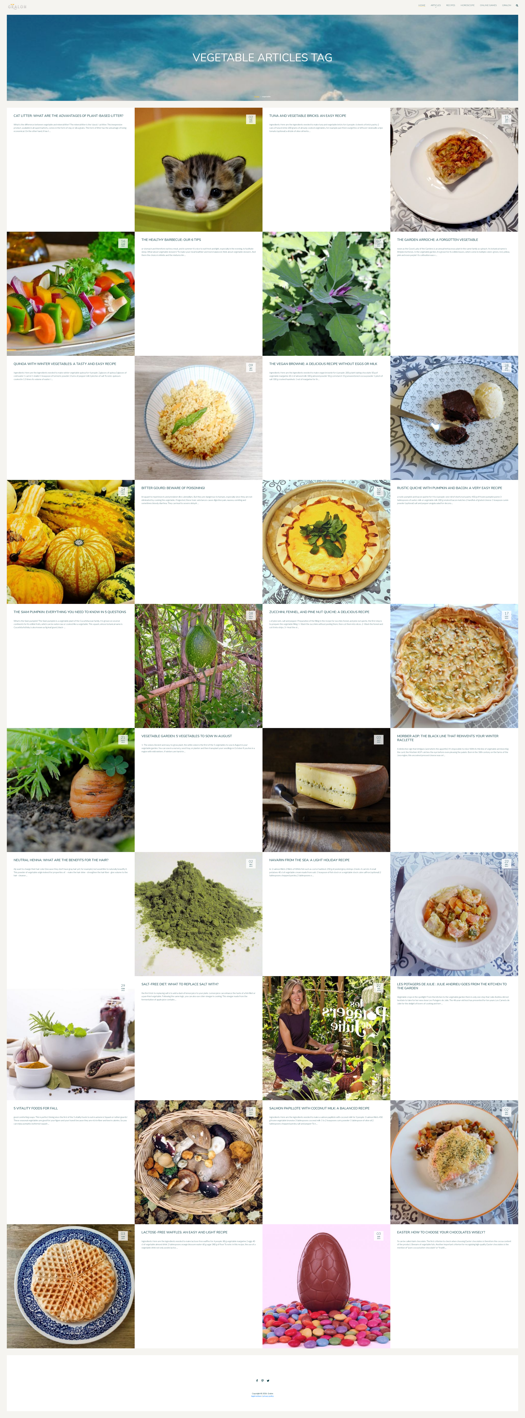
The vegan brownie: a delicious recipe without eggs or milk (323, 364)
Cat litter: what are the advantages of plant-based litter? (68, 116)
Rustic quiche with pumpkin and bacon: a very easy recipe (449, 488)
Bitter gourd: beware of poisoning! (173, 488)
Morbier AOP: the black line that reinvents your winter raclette (447, 738)
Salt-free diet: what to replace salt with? (180, 984)
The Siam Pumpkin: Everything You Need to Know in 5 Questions (70, 612)
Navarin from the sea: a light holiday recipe (309, 860)
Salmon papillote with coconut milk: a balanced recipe (319, 1108)
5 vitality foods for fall (36, 1108)
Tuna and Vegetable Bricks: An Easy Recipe (307, 116)
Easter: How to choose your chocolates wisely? (441, 1232)
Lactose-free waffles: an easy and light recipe (185, 1232)
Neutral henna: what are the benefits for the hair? (61, 860)
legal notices (256, 1396)
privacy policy (268, 1396)
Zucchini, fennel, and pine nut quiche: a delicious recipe (319, 612)
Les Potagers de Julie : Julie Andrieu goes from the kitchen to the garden (452, 986)
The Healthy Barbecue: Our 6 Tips (171, 240)
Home (256, 96)
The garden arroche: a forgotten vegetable (437, 240)
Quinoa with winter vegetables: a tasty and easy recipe (65, 364)
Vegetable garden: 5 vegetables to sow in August (187, 736)
